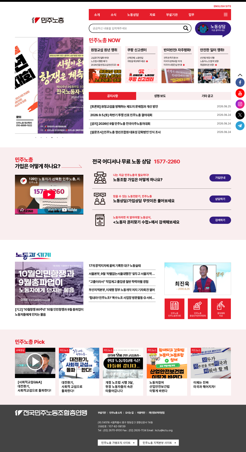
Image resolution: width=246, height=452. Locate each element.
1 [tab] (35, 137)
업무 (191, 15)
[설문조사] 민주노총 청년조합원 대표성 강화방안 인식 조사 (125, 132)
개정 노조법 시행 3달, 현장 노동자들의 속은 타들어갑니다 (120, 387)
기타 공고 (207, 96)
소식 (114, 15)
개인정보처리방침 (156, 412)
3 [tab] (46, 137)
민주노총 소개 (115, 412)
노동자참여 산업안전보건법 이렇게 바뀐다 (159, 387)
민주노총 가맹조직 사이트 (116, 443)
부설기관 (172, 15)
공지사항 (112, 96)
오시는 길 (129, 412)
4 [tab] (52, 137)
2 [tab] (41, 137)
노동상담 (133, 15)
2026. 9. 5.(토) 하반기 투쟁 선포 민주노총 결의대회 (121, 115)
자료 (152, 15)
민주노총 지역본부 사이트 (157, 443)
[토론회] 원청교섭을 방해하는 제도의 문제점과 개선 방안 (124, 106)
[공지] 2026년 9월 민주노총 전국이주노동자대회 (120, 124)
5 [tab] (57, 137)
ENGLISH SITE (222, 6)
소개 (97, 15)
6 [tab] (62, 137)
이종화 (217, 283)
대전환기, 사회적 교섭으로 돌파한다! (72, 387)
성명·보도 (160, 96)
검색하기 (220, 220)
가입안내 (220, 177)
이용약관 (141, 412)
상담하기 (220, 199)
